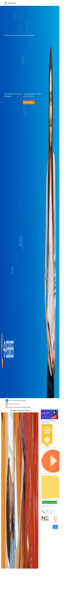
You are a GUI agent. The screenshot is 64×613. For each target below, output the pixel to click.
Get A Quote (28, 102)
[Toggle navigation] (53, 3)
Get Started (55, 526)
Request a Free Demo (49, 502)
